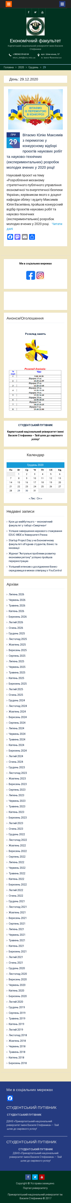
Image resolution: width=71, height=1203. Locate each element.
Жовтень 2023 (17, 778)
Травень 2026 (17, 605)
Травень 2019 (17, 1018)
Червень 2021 (17, 934)
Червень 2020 (17, 985)
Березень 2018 (18, 1063)
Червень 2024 (17, 733)
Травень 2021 (17, 940)
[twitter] (35, 12)
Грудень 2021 (17, 901)
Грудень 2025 (17, 633)
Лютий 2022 (16, 890)
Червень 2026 (17, 600)
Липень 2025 (16, 661)
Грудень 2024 (17, 700)
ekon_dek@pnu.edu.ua (24, 58)
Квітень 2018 (16, 1057)
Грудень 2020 (17, 968)
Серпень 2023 (17, 789)
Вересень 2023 (18, 784)
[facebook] (28, 12)
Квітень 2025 (16, 678)
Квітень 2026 (16, 611)
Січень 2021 (16, 962)
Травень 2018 (17, 1052)
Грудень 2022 (17, 834)
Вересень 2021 (18, 918)
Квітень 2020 (16, 990)
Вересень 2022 (18, 851)
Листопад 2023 (18, 773)
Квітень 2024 (16, 745)
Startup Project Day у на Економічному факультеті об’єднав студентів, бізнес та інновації (33, 544)
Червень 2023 (17, 800)
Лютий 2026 (16, 622)
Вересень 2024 (18, 717)
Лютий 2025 (16, 689)
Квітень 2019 (16, 1024)
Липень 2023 (16, 795)
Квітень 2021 (16, 946)
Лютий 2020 (16, 1001)
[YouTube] (42, 12)
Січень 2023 (16, 828)
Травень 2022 (17, 873)
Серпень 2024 (17, 722)
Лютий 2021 (16, 957)
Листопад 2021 (18, 906)
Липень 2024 (16, 728)
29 (18, 490)
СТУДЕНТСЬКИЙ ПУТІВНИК (35, 425)
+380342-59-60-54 (21, 54)
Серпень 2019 (17, 1012)
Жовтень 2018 (17, 1040)
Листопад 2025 (18, 639)
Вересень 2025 (18, 650)
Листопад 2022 (18, 839)
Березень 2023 (18, 817)
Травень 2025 (17, 672)
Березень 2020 (18, 996)
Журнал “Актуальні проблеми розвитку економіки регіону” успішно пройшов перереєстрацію (32, 557)
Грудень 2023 (17, 767)
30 (26, 490)
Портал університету (35, 1188)
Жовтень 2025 (17, 644)
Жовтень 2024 (17, 711)
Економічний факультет (35, 40)
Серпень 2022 (17, 856)
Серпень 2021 (17, 923)
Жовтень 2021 (17, 912)
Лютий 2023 (16, 823)
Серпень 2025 (17, 655)
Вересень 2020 (18, 979)
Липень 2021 (16, 929)
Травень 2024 (17, 739)
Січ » (39, 498)
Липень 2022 (16, 862)
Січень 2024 (16, 761)
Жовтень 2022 (17, 845)
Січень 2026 (16, 627)
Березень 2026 (18, 616)
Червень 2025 (17, 666)
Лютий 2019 (16, 1029)
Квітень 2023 (16, 812)
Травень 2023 (17, 806)
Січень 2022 (16, 895)
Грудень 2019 (17, 1007)
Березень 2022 (18, 884)
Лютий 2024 (16, 756)
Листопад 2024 (18, 706)
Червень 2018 (17, 1046)
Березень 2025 (18, 683)
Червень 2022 (17, 867)
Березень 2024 (18, 750)
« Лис (32, 498)
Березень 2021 (18, 951)
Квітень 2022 (16, 879)
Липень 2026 (16, 594)
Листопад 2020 (18, 973)
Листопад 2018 (18, 1035)
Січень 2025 (16, 694)
